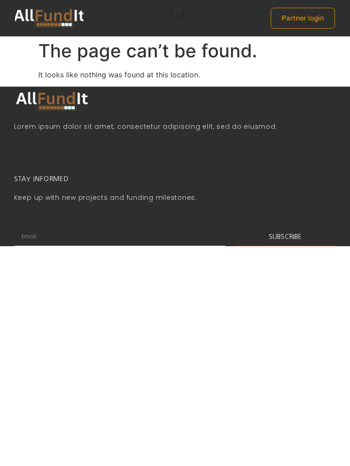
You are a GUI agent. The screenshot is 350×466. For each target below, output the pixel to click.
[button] (177, 10)
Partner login (303, 18)
